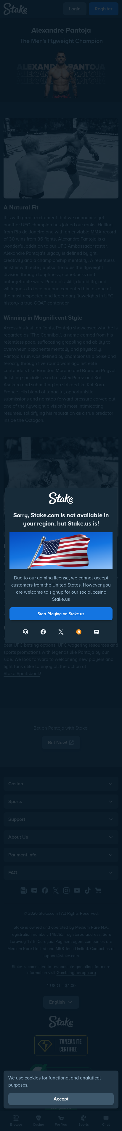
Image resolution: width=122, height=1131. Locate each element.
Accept (61, 1098)
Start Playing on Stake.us (61, 614)
